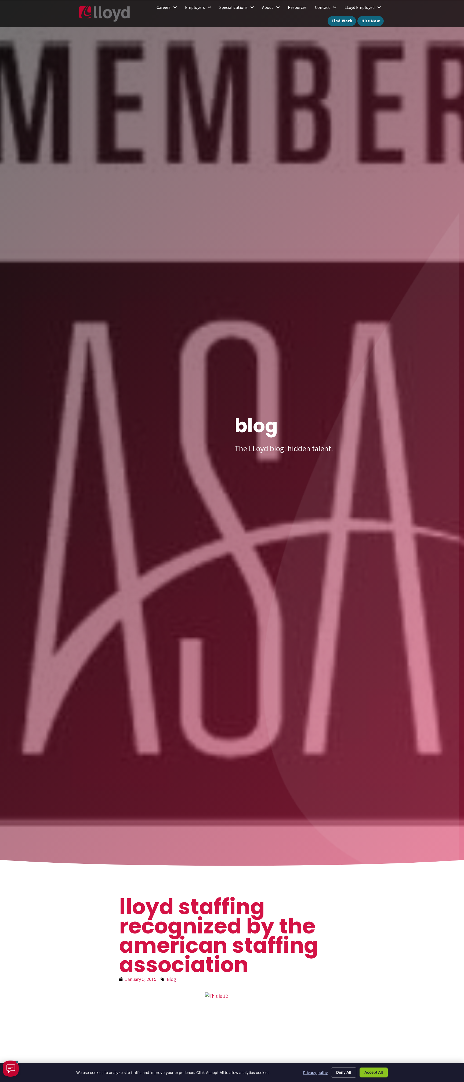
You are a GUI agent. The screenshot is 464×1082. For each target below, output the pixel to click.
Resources (299, 9)
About (273, 9)
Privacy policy (315, 1072)
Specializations (238, 9)
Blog (171, 979)
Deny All (343, 1072)
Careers (169, 9)
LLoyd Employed (365, 9)
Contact (327, 9)
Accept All (373, 1072)
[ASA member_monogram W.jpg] (232, 1030)
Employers (200, 9)
